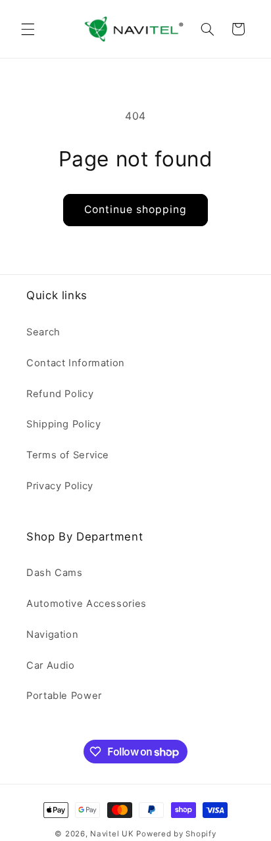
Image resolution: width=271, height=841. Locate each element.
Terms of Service (67, 455)
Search (43, 332)
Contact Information (75, 363)
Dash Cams (54, 573)
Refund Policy (59, 394)
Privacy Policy (59, 486)
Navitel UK (112, 833)
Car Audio (50, 665)
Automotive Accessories (86, 604)
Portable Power (64, 696)
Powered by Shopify (176, 833)
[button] (27, 29)
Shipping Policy (63, 424)
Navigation (52, 634)
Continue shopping (135, 209)
